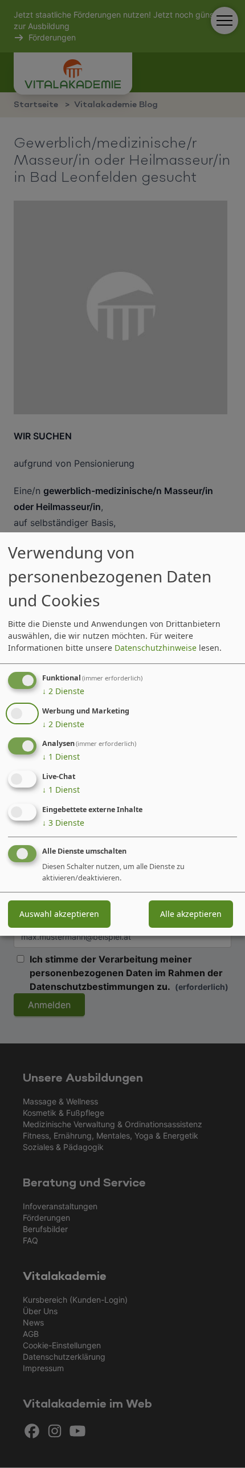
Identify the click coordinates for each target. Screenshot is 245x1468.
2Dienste (63, 691)
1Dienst (61, 757)
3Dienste (63, 822)
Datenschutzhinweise (156, 647)
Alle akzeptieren (191, 913)
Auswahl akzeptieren (59, 913)
